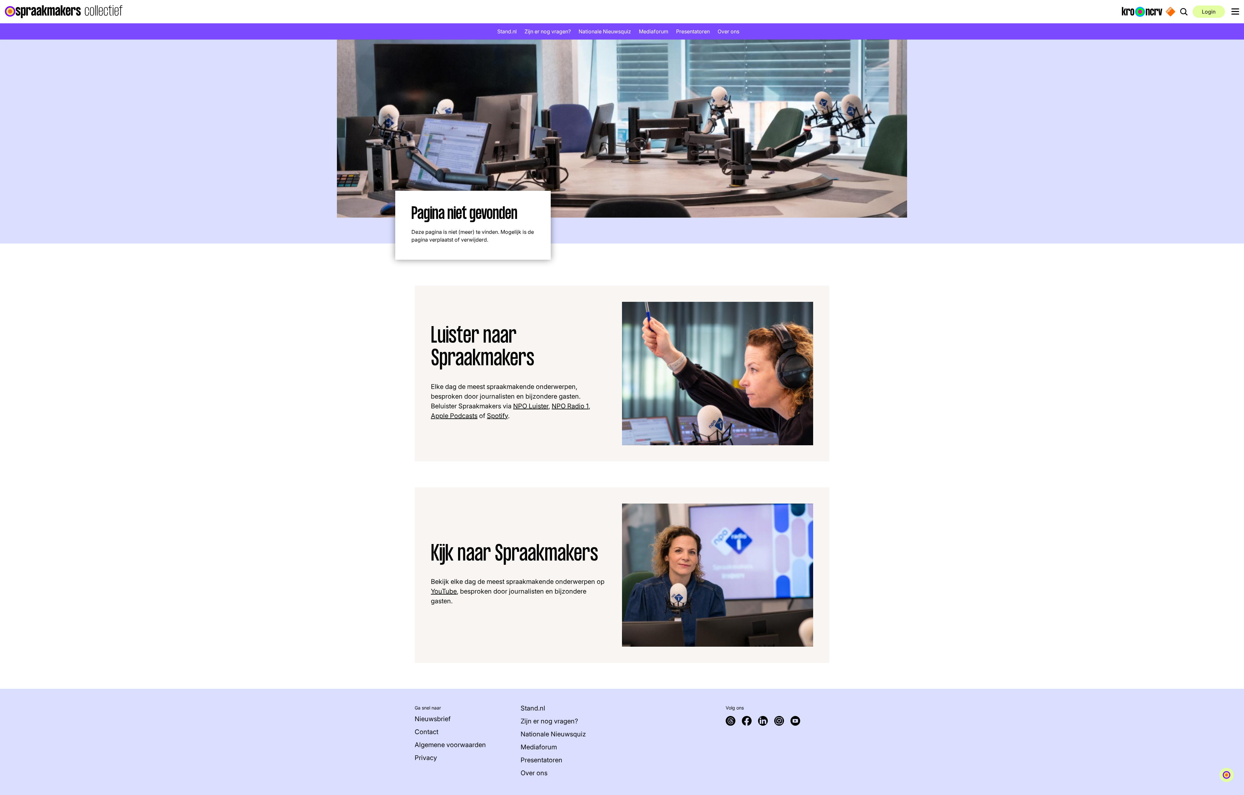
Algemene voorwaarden (450, 745)
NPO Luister (530, 406)
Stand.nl (507, 31)
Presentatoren (693, 31)
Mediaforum (653, 31)
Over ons (728, 31)
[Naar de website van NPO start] (1170, 11)
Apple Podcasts (454, 416)
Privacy (426, 758)
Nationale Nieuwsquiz (605, 31)
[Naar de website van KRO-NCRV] (1142, 11)
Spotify (497, 416)
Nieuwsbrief (433, 719)
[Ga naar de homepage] (63, 11)
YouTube (444, 591)
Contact (426, 732)
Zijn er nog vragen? (547, 31)
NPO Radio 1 (570, 406)
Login (1208, 11)
